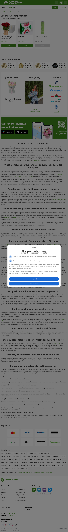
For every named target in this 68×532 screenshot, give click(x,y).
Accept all (34, 279)
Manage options (34, 284)
